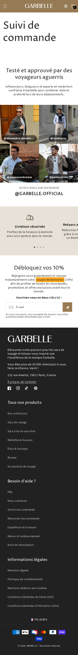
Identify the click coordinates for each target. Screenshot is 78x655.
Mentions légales (18, 570)
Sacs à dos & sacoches (21, 431)
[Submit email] (67, 307)
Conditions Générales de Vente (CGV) (31, 597)
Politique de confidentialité (25, 579)
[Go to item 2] (37, 247)
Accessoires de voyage (22, 466)
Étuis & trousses (18, 449)
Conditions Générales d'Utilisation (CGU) (33, 606)
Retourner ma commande (23, 519)
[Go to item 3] (40, 247)
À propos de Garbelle (22, 382)
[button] (5, 6)
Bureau (12, 458)
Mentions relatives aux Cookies (27, 588)
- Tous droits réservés (49, 645)
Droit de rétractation (21, 545)
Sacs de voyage (17, 422)
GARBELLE (32, 645)
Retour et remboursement (24, 536)
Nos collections (17, 413)
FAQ (10, 492)
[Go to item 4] (43, 247)
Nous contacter (17, 501)
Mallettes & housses (20, 440)
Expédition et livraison (22, 527)
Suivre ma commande (21, 510)
